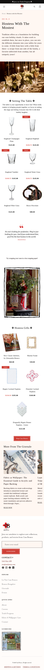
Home (4, 13)
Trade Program (8, 613)
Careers (5, 609)
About (4, 605)
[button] (37, 463)
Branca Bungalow (8, 584)
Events (4, 592)
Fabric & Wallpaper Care (11, 618)
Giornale (5, 588)
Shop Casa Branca (22, 438)
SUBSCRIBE (10, 551)
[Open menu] (4, 6)
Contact (5, 622)
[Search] (34, 6)
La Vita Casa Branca (9, 580)
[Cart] (40, 6)
